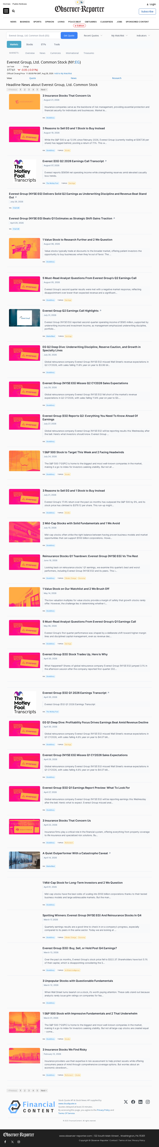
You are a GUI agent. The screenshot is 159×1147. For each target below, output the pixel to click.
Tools (57, 44)
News (13, 21)
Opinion (49, 21)
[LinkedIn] (140, 1107)
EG (77, 62)
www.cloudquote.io (67, 1103)
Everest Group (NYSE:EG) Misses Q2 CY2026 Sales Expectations (85, 383)
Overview (30, 53)
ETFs (43, 44)
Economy (82, 578)
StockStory (50, 118)
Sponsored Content (137, 21)
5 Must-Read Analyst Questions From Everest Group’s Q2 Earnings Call (89, 278)
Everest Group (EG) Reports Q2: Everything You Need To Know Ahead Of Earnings (90, 417)
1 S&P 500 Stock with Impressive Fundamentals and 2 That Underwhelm (90, 1013)
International (72, 53)
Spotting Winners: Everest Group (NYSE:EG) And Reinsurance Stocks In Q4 (92, 915)
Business (25, 21)
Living (61, 21)
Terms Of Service (66, 1113)
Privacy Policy (103, 1110)
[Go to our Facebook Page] (5, 1142)
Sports (37, 21)
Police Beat (74, 21)
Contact (113, 1140)
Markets (14, 44)
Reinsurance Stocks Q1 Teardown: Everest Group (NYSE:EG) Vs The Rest (90, 556)
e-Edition (79, 25)
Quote (32, 78)
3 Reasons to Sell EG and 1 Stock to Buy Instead (74, 128)
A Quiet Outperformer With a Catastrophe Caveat (77, 853)
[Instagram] (148, 1107)
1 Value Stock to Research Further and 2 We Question (77, 239)
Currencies (55, 53)
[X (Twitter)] (126, 1107)
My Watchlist (117, 35)
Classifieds (106, 21)
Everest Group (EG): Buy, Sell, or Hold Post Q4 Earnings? (80, 948)
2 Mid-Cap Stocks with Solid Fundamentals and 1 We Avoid (81, 523)
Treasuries (89, 53)
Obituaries (91, 21)
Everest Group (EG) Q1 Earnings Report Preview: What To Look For (86, 787)
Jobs (119, 21)
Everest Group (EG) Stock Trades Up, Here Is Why (75, 654)
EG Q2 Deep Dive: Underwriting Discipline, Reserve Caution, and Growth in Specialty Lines (92, 348)
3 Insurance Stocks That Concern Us (67, 95)
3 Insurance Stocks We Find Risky (65, 1049)
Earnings (72, 183)
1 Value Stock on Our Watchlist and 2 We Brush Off (76, 588)
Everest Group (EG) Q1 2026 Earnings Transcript (76, 692)
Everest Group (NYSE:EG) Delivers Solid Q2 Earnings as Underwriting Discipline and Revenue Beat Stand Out (78, 195)
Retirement (69, 843)
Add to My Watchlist (63, 73)
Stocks (29, 44)
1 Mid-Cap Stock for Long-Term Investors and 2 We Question (83, 882)
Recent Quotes (91, 35)
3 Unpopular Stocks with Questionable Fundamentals (78, 980)
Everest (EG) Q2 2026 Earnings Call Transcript (75, 161)
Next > (44, 89)
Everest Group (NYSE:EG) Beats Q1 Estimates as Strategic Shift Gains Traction (62, 218)
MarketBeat (50, 336)
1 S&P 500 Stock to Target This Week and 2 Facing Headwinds (83, 452)
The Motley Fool (52, 183)
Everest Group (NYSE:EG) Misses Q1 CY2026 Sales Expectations (85, 755)
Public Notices (20, 3)
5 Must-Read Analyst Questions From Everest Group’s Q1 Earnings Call (89, 621)
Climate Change (70, 578)
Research (116, 78)
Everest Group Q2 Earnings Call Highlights (72, 310)
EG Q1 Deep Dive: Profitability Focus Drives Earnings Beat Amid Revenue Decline (95, 722)
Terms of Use (125, 1140)
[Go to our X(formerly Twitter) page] (12, 1142)
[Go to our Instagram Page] (19, 1142)
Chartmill (16, 208)
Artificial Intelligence (72, 970)
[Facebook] (133, 1107)
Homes (6, 3)
